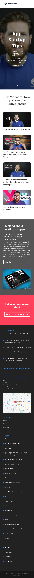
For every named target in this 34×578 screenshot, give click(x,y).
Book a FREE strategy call (17, 314)
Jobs (6, 520)
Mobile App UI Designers (12, 524)
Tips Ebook (8, 557)
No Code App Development (13, 529)
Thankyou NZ (8, 552)
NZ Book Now (9, 533)
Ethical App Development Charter (15, 492)
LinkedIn (5, 421)
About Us (7, 439)
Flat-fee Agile (9, 501)
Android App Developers (12, 443)
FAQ (6, 496)
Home (6, 506)
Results (7, 543)
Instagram (6, 427)
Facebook (6, 424)
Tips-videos (8, 561)
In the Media (8, 510)
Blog (6, 478)
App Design (8, 448)
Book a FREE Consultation (12, 482)
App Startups (9, 469)
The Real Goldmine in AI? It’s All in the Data (18, 347)
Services (7, 547)
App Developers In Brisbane (13, 459)
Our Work (7, 538)
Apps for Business (10, 473)
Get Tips (8, 262)
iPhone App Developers (12, 515)
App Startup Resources (12, 464)
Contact (7, 487)
